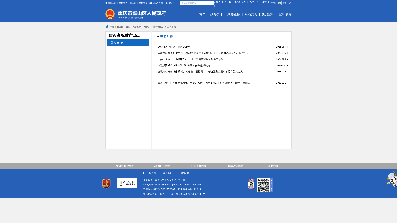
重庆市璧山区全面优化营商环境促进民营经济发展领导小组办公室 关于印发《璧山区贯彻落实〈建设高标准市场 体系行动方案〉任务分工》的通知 (204, 83)
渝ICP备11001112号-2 (155, 194)
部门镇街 (169, 3)
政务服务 (233, 14)
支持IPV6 (254, 1)
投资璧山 (268, 14)
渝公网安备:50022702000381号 (188, 194)
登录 (264, 1)
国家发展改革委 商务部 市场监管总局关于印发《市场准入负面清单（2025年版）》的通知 (204, 53)
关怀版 (227, 1)
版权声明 (151, 173)
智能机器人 (240, 1)
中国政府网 (110, 3)
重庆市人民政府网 (127, 3)
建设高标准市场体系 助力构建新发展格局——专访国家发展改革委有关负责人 (200, 71)
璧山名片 (285, 14)
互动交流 (251, 14)
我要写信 (184, 173)
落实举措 (116, 43)
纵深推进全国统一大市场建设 (174, 46)
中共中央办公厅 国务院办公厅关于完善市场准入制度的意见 (190, 59)
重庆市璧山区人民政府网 (151, 3)
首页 (202, 14)
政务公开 (216, 14)
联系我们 (167, 173)
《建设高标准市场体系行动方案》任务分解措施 (184, 65)
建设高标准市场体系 (153, 26)
